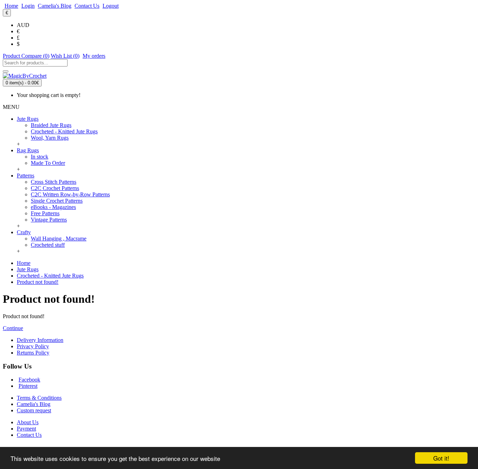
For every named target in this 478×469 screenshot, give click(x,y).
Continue (13, 328)
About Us (27, 422)
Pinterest (28, 386)
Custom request (34, 410)
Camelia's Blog (33, 404)
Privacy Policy (33, 346)
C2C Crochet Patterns (55, 188)
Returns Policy (33, 353)
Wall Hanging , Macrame (58, 238)
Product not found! (37, 282)
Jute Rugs (27, 269)
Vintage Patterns (49, 220)
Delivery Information (40, 340)
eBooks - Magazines (53, 207)
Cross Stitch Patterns (53, 182)
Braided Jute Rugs (51, 125)
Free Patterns (45, 213)
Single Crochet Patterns (57, 201)
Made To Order (48, 163)
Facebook (29, 380)
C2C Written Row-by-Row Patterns (70, 194)
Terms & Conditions (39, 398)
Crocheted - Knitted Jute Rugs (64, 131)
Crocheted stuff (48, 245)
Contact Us (29, 435)
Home (23, 263)
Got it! (441, 458)
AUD (23, 25)
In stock (39, 157)
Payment (26, 429)
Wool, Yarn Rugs (50, 138)
